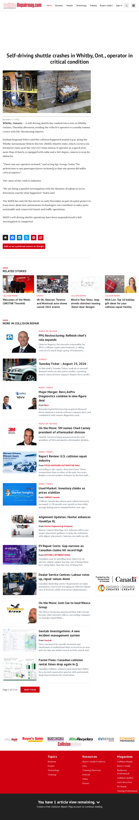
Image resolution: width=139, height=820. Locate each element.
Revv (46, 405)
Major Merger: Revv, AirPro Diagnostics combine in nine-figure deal (62, 396)
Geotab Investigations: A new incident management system (59, 633)
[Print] (5, 237)
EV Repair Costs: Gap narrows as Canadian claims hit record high (61, 548)
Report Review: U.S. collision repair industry (63, 458)
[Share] (12, 237)
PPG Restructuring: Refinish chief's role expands (62, 337)
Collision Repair (10, 296)
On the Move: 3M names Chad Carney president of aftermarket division (64, 430)
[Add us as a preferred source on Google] (40, 237)
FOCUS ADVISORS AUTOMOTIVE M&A (62, 465)
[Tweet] (26, 237)
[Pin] (33, 237)
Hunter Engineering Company (58, 526)
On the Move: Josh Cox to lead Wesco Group (64, 605)
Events (40, 296)
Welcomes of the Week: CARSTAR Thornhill (17, 301)
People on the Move (48, 331)
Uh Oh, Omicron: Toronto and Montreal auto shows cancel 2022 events (52, 303)
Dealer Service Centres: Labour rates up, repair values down (64, 577)
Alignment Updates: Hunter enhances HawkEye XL (65, 519)
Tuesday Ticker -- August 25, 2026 (62, 364)
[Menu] (133, 5)
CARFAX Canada (52, 497)
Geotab (48, 640)
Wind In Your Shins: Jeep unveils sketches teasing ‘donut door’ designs (85, 303)
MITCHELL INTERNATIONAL (57, 555)
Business (43, 359)
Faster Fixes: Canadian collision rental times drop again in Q (61, 662)
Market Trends (46, 388)
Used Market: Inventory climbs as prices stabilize (62, 490)
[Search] (126, 5)
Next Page (30, 689)
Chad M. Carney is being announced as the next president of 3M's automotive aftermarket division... (64, 438)
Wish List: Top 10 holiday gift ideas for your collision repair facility (119, 303)
